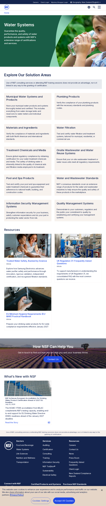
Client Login (45, 2)
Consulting (47, 454)
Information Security (51, 462)
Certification (48, 449)
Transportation (22, 462)
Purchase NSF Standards (74, 484)
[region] (53, 496)
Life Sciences (22, 454)
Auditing (46, 445)
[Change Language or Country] (89, 7)
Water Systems (22, 449)
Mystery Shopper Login (59, 2)
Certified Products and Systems (46, 484)
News (71, 454)
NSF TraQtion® (49, 466)
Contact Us (73, 449)
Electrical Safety (49, 475)
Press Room (74, 458)
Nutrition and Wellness (25, 458)
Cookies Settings (40, 500)
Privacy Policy (16, 495)
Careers (36, 2)
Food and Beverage (24, 445)
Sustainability (48, 471)
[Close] (102, 490)
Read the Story (11, 422)
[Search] (94, 7)
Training (46, 458)
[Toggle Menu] (99, 7)
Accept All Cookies (64, 500)
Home (6, 13)
